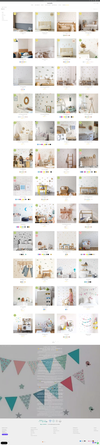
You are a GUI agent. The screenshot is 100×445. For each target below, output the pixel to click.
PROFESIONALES (96, 430)
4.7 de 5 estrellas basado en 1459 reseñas (54, 424)
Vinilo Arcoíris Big (66, 334)
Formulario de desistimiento (76, 433)
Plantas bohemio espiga (88, 32)
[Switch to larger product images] (1, 9)
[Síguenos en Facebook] (89, 0)
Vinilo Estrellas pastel (23, 169)
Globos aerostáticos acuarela (66, 59)
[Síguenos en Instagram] (91, 0)
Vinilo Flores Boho (66, 169)
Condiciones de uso (75, 430)
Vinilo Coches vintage (45, 306)
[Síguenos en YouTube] (95, 0)
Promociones (32, 431)
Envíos (31, 434)
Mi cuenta (95, 429)
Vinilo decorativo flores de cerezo (66, 224)
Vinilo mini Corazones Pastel (66, 32)
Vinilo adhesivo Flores (45, 334)
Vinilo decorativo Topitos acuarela (23, 114)
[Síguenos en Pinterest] (93, 0)
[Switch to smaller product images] (2, 9)
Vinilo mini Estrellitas (88, 169)
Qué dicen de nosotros (56, 430)
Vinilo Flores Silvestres (23, 86)
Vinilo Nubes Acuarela (23, 32)
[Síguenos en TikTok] (97, 0)
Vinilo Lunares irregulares (45, 169)
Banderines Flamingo (88, 334)
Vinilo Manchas (88, 224)
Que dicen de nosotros (5, 20)
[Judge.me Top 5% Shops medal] (60, 421)
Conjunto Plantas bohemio (66, 86)
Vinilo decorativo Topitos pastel (88, 114)
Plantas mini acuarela (88, 59)
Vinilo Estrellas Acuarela (23, 59)
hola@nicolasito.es (4, 432)
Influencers (54, 433)
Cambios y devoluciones (34, 435)
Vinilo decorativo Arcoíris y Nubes (44, 224)
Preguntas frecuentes (75, 429)
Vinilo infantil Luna (23, 224)
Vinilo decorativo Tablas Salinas (88, 86)
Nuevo (3, 16)
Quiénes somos (55, 429)
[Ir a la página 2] (58, 341)
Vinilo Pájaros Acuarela (45, 32)
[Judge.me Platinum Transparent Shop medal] (53, 421)
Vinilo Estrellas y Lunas (23, 279)
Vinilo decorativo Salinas (45, 279)
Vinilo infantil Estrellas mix (66, 114)
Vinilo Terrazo (66, 279)
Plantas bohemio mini (44, 59)
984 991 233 (3, 431)
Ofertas (3, 17)
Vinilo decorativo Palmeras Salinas (44, 114)
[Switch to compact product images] (4, 9)
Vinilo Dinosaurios (88, 279)
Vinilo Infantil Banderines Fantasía (23, 334)
